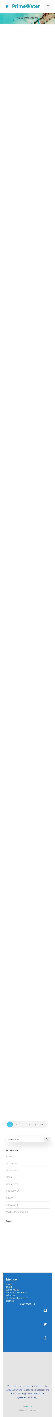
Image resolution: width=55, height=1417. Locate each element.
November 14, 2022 (31, 730)
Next (43, 1124)
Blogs (17, 225)
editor (16, 85)
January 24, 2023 (30, 500)
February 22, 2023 (30, 395)
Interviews (11, 1170)
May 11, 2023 (28, 182)
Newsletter (34, 225)
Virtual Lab (12, 1205)
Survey (9, 1198)
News (17, 128)
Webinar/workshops (21, 229)
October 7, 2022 (29, 848)
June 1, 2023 (28, 85)
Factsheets (11, 1163)
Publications (12, 1191)
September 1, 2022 (31, 954)
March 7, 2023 (28, 293)
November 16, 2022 (31, 619)
